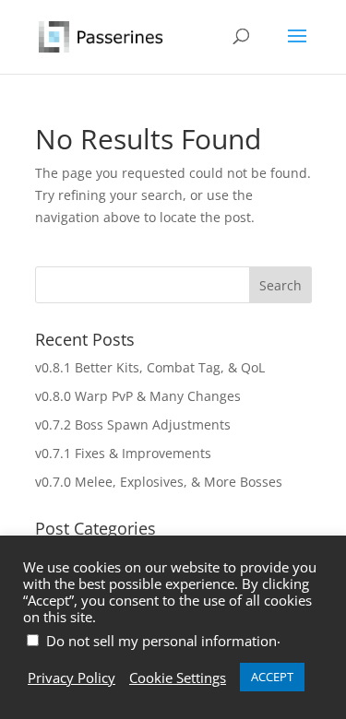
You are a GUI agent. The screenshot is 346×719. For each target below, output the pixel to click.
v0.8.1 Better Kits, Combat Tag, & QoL (150, 367)
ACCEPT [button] (272, 676)
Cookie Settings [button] (177, 677)
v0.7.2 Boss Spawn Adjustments (133, 424)
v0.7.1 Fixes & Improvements (123, 453)
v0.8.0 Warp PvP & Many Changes (138, 396)
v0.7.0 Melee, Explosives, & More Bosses (158, 481)
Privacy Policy (71, 677)
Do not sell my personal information (161, 640)
